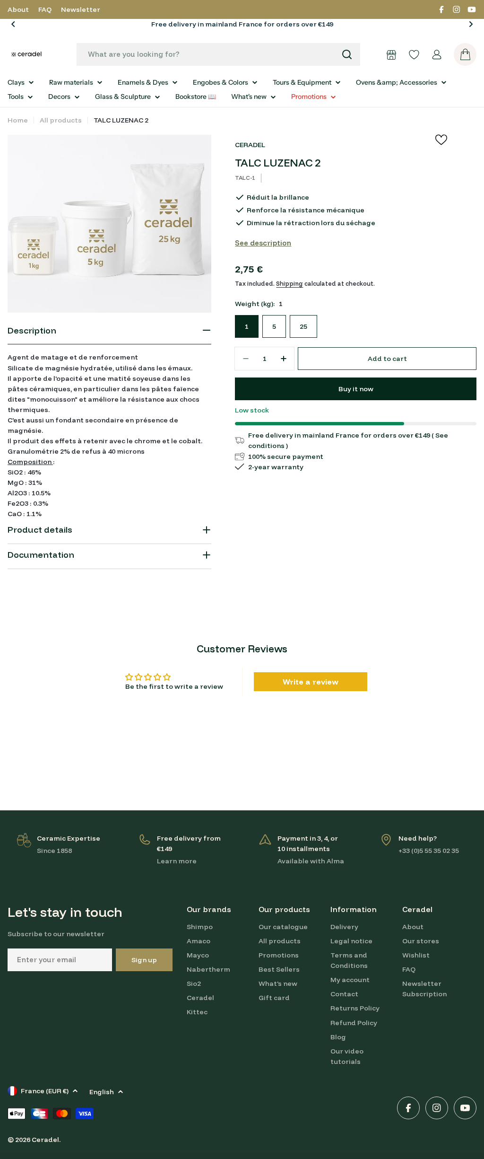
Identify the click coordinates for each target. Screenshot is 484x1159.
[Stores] (391, 54)
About (18, 9)
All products (61, 120)
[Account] (436, 54)
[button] (13, 24)
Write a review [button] (310, 681)
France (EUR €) (45, 1091)
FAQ (45, 9)
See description (263, 242)
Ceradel (45, 1139)
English (101, 1092)
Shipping (289, 283)
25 (303, 326)
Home (18, 120)
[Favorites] (414, 54)
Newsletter (80, 9)
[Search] (347, 54)
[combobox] (218, 54)
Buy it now (355, 389)
